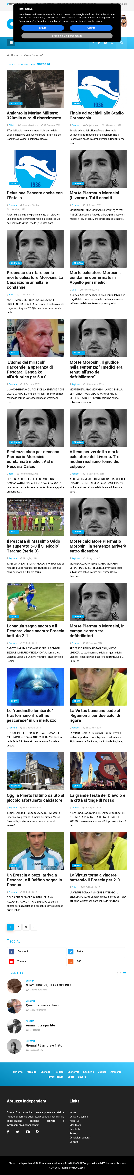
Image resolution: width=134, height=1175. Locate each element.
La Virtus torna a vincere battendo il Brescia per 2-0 (95, 877)
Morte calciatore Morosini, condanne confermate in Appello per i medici (95, 277)
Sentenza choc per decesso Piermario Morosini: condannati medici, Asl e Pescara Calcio (33, 459)
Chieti (11, 125)
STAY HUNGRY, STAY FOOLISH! (48, 985)
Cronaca (78, 183)
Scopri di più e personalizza (67, 35)
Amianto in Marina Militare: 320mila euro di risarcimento (34, 115)
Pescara (76, 125)
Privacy (74, 1133)
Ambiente (115, 1071)
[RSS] (111, 42)
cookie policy (95, 21)
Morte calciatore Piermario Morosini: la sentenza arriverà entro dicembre (98, 546)
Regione (76, 384)
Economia (73, 1071)
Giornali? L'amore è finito (44, 1045)
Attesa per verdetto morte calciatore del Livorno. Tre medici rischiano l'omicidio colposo (95, 459)
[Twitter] (99, 42)
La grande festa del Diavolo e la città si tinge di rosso (97, 798)
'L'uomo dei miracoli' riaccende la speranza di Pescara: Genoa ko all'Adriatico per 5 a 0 (30, 369)
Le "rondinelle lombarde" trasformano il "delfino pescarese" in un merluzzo (32, 715)
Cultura (30, 981)
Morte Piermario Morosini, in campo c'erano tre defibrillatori (97, 631)
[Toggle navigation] (11, 42)
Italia (11, 294)
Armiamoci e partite (40, 1025)
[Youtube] (105, 42)
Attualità (16, 104)
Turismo (18, 1071)
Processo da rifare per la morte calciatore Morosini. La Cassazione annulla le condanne (35, 280)
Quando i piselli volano (42, 1005)
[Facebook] (93, 42)
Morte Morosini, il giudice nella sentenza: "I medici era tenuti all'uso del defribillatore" (96, 369)
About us (75, 1120)
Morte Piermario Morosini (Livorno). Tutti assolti (94, 195)
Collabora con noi (79, 1116)
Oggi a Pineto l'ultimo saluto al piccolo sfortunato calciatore (35, 798)
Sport (77, 104)
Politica (30, 1021)
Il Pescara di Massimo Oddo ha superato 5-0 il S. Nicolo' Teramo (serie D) (33, 546)
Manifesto (75, 1125)
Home (14, 55)
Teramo (75, 807)
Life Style (30, 1001)
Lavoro (82, 1076)
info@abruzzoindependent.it (23, 1125)
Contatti (74, 1141)
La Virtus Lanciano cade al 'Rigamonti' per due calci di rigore (95, 715)
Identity (16, 973)
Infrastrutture (56, 1076)
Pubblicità (75, 1129)
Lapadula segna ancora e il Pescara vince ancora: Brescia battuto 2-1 (35, 631)
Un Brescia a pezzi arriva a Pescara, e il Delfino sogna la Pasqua (34, 880)
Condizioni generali (80, 1137)
